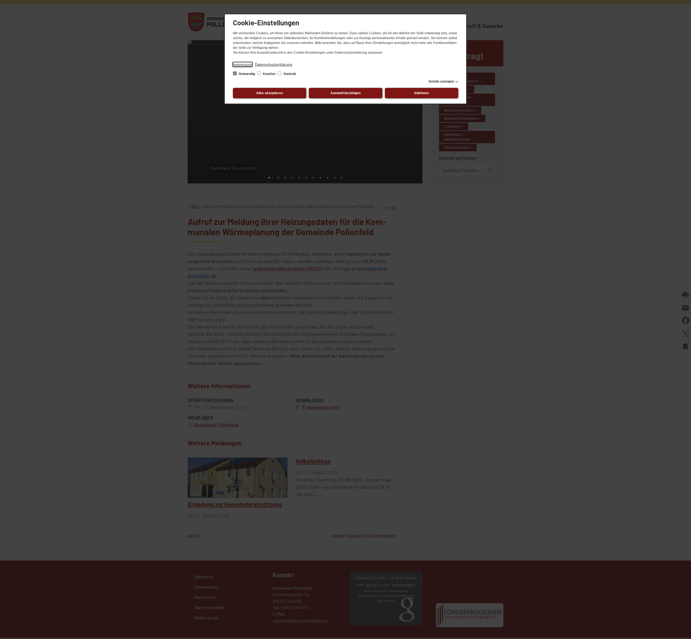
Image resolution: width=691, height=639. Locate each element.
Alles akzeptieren (269, 93)
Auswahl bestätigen (345, 93)
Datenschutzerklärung (273, 64)
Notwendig (247, 74)
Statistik (289, 74)
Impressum (242, 64)
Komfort (269, 74)
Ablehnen (421, 93)
